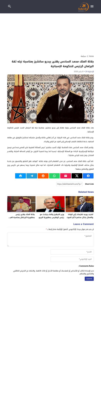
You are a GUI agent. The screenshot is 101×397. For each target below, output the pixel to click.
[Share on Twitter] (77, 175)
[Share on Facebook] (88, 175)
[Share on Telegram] (32, 175)
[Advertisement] (50, 33)
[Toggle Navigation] (92, 6)
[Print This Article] (20, 175)
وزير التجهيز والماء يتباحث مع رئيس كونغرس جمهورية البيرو (51, 216)
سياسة (83, 56)
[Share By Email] (65, 175)
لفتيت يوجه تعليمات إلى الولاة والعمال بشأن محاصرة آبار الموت (80, 216)
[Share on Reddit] (43, 175)
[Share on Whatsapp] (54, 175)
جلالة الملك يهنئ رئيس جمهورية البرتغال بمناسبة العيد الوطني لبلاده (22, 217)
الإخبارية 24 (89, 71)
